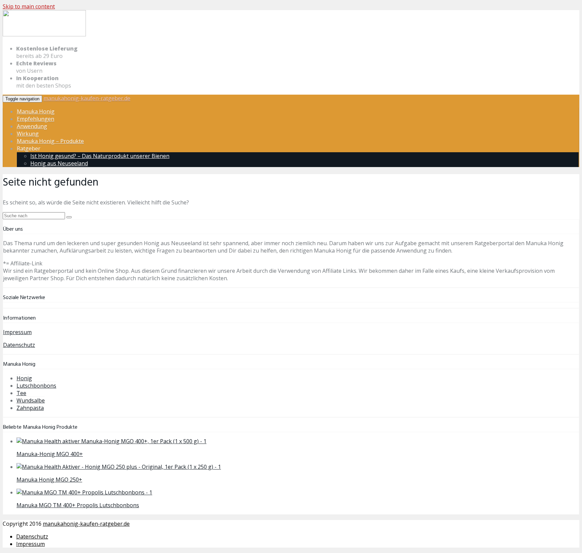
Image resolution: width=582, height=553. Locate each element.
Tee (21, 393)
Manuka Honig (36, 111)
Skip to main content (29, 6)
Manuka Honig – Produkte (50, 141)
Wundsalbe (31, 400)
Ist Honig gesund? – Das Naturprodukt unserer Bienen (99, 156)
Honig (24, 378)
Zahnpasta (30, 408)
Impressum (17, 332)
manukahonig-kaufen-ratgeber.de (86, 98)
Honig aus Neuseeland (59, 163)
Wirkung (28, 133)
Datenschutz (19, 345)
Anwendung (32, 126)
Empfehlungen (35, 119)
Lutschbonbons (36, 385)
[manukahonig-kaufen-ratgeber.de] (44, 35)
